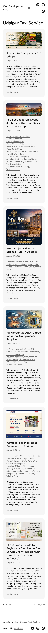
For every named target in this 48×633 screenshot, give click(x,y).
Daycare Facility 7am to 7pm (19, 461)
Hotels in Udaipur (20, 267)
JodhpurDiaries (30, 159)
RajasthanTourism (29, 161)
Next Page (39, 604)
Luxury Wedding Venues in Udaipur (23, 54)
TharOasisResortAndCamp (17, 166)
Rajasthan (28, 362)
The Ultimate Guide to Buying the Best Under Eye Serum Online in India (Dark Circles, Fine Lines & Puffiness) (23, 551)
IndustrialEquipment (15, 354)
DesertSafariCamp (14, 149)
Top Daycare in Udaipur (24, 473)
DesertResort (30, 146)
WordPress (18, 628)
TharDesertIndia (13, 164)
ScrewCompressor (14, 364)
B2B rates (36, 261)
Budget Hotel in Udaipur (16, 264)
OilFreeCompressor (14, 362)
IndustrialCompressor (30, 351)
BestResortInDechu (14, 139)
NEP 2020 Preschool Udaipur (19, 464)
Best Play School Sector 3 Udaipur (21, 456)
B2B (32, 349)
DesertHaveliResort (14, 146)
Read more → (12, 92)
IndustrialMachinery (14, 357)
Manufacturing (30, 357)
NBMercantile (12, 359)
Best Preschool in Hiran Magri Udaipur (23, 457)
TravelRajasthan (13, 169)
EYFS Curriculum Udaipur (21, 462)
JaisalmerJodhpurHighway (17, 156)
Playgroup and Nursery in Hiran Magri (21, 467)
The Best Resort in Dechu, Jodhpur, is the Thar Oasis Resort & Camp (23, 123)
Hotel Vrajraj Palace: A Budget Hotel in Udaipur (21, 250)
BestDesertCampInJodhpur (18, 136)
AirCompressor (12, 349)
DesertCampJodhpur (15, 144)
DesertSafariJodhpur (15, 151)
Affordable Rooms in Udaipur (18, 261)
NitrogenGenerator (27, 359)
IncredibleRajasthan (14, 154)
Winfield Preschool (14, 476)
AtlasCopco (25, 349)
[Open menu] (28, 8)
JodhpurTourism (13, 161)
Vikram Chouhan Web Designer (27, 622)
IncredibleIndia (31, 151)
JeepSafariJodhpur (14, 159)
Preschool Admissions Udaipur (20, 469)
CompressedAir (13, 351)
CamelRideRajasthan (15, 141)
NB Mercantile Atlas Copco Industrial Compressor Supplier (23, 336)
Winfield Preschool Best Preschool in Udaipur (21, 444)
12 (10, 604)
